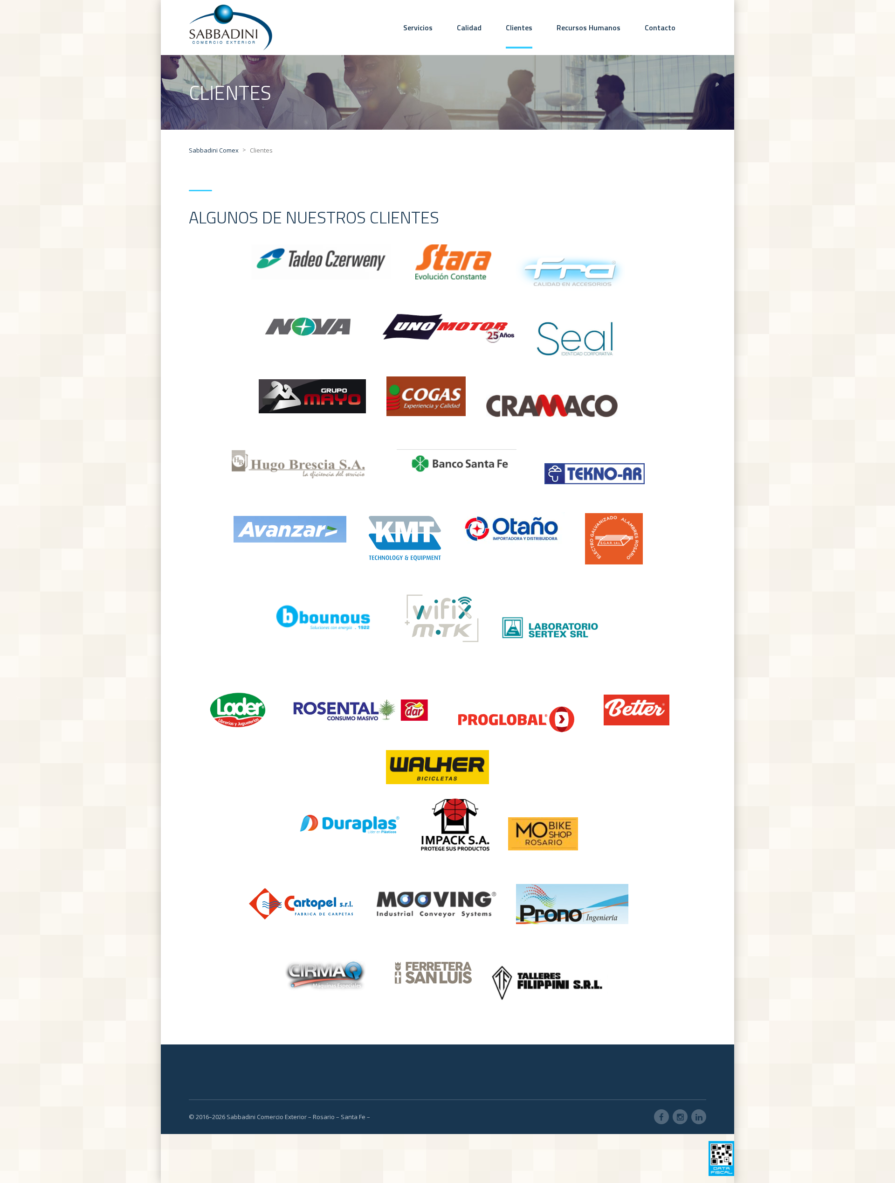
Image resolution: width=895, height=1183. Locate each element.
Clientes (519, 27)
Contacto (660, 27)
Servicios (418, 27)
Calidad (469, 27)
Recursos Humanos (588, 27)
